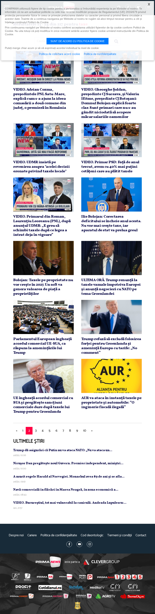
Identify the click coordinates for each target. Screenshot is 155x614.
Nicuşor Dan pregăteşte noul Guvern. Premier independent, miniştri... (68, 463)
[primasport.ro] (120, 576)
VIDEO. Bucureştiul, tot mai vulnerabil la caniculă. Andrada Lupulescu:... (69, 503)
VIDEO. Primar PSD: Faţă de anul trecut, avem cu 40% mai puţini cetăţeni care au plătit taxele (110, 167)
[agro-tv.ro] (105, 596)
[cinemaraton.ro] (115, 587)
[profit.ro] (23, 587)
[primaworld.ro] (83, 596)
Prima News (48, 562)
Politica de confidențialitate (58, 535)
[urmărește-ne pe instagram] (89, 544)
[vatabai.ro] (77, 605)
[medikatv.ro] (97, 587)
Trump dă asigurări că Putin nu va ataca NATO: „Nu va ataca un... (62, 450)
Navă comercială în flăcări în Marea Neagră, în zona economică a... (65, 490)
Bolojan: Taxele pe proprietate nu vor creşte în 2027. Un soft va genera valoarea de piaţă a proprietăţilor (43, 287)
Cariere (32, 535)
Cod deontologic (92, 535)
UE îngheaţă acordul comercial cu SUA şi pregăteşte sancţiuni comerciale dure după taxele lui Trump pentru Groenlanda (43, 404)
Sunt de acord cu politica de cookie (77, 41)
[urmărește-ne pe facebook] (69, 544)
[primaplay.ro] (86, 577)
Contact (141, 535)
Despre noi (16, 535)
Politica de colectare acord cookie (59, 54)
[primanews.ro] (65, 576)
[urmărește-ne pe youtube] (79, 544)
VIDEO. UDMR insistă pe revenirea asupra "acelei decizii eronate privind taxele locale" (41, 167)
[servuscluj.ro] (132, 596)
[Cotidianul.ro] (50, 587)
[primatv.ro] (15, 576)
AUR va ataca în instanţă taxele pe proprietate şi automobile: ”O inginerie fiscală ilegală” (111, 402)
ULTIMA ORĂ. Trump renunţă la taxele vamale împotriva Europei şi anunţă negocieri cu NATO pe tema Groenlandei (111, 287)
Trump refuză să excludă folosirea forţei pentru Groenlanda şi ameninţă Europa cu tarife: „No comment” (111, 345)
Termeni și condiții (119, 535)
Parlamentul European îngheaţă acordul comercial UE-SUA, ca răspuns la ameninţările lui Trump (42, 345)
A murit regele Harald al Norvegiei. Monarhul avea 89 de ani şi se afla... (69, 476)
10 (84, 431)
